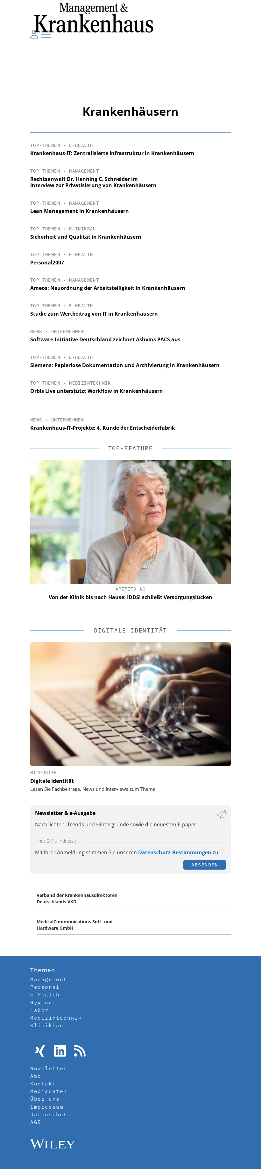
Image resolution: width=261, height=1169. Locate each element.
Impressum (46, 1107)
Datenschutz (50, 1114)
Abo (35, 1076)
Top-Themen (45, 145)
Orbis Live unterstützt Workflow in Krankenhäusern (96, 390)
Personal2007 (47, 262)
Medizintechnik (90, 383)
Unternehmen (67, 331)
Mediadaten (48, 1091)
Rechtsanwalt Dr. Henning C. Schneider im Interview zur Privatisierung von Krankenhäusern (93, 182)
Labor (39, 1010)
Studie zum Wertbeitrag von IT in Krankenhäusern (94, 313)
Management (84, 171)
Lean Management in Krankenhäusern (79, 211)
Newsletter (48, 1068)
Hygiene (43, 1002)
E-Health (81, 145)
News (36, 331)
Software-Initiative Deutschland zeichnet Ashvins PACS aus (105, 339)
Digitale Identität (52, 780)
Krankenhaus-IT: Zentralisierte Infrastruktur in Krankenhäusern (112, 153)
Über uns (45, 1099)
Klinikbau (82, 229)
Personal (45, 987)
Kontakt (43, 1083)
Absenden (204, 865)
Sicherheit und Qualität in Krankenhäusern (85, 236)
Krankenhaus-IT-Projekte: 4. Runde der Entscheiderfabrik (102, 427)
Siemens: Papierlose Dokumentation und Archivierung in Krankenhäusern (125, 365)
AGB (35, 1122)
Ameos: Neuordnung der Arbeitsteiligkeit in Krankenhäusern (107, 287)
